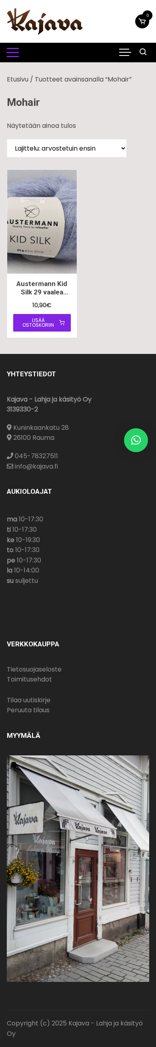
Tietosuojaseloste (34, 669)
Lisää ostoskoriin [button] (38, 322)
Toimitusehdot (29, 679)
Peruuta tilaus (28, 710)
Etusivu (17, 79)
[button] (136, 440)
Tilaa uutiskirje (28, 700)
